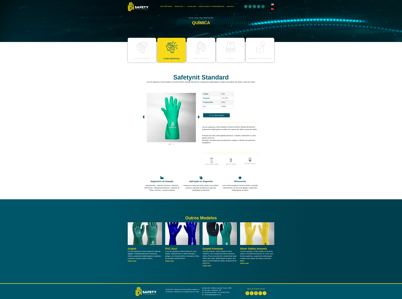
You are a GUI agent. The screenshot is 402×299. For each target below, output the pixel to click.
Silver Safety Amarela (253, 248)
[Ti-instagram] (246, 6)
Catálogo (192, 6)
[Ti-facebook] (250, 6)
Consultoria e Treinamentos (211, 6)
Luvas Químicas (171, 58)
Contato (230, 6)
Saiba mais (132, 261)
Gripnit (132, 248)
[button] (143, 117)
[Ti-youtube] (259, 6)
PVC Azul (171, 248)
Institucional (166, 6)
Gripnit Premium (213, 248)
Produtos (179, 6)
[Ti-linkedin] (254, 6)
